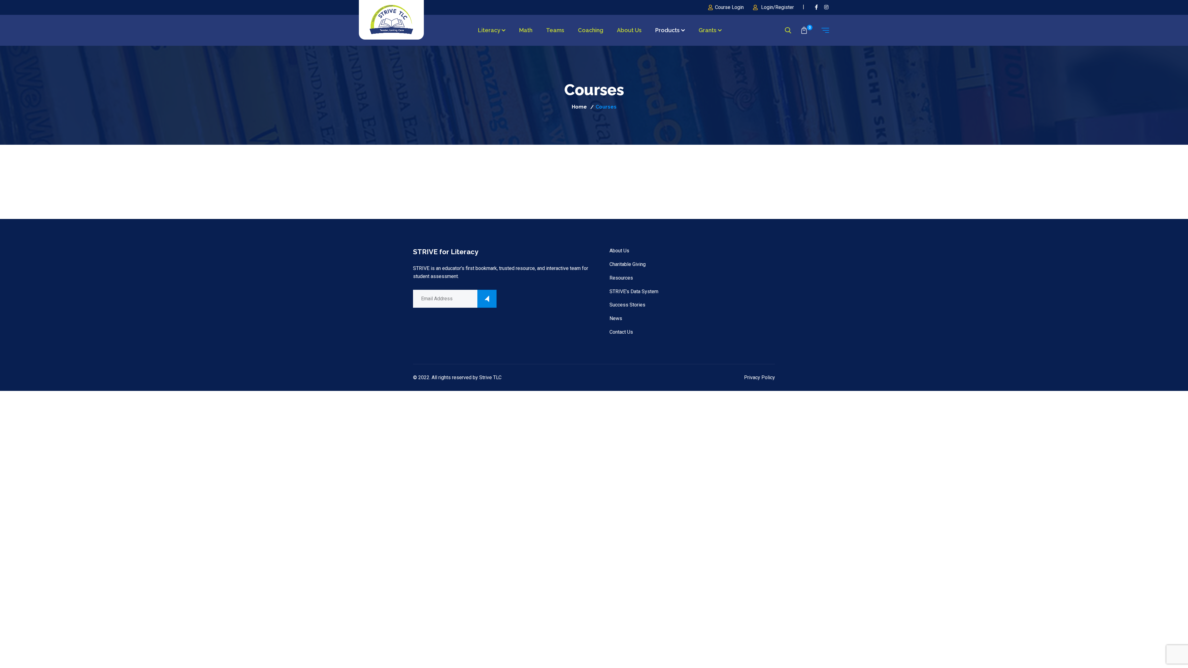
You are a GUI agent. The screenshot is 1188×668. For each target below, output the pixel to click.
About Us (629, 30)
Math (525, 30)
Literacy (489, 30)
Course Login (729, 7)
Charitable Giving (627, 264)
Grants (708, 30)
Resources (621, 278)
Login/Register (777, 7)
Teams (555, 30)
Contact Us (621, 332)
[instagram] (826, 7)
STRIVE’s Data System (633, 291)
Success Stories (627, 305)
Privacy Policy (759, 377)
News (615, 318)
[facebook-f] (816, 7)
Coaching (590, 30)
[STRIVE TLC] (391, 20)
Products (667, 30)
